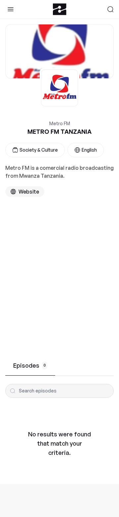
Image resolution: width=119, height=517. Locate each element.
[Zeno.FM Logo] (59, 9)
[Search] (110, 9)
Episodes (29, 365)
